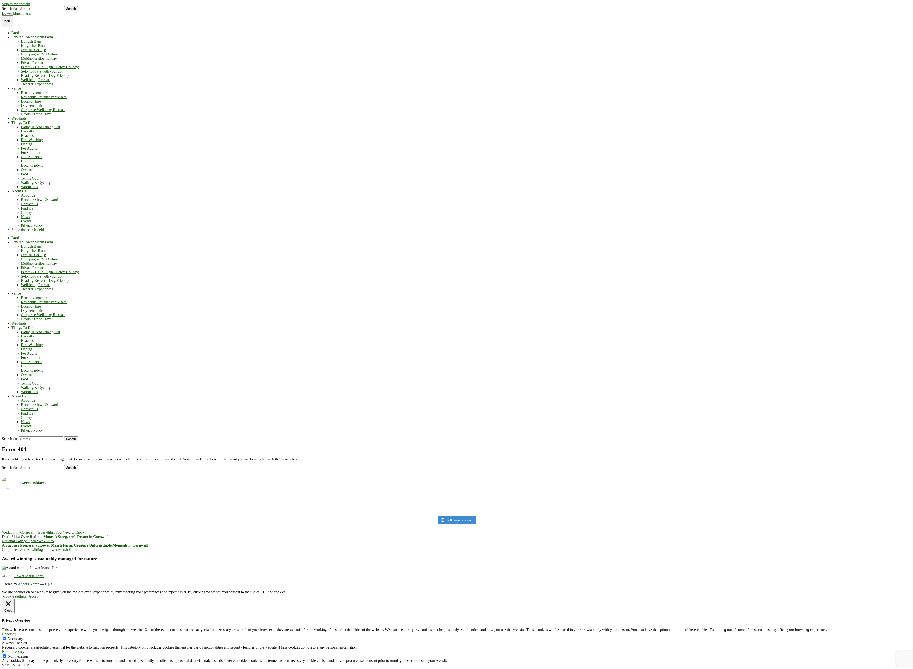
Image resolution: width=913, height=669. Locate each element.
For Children (30, 153)
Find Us (27, 208)
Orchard (27, 170)
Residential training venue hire (44, 97)
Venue (16, 88)
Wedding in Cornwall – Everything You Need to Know (43, 532)
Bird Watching (32, 140)
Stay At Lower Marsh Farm (32, 37)
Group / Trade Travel (37, 114)
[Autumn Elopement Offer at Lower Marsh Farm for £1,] (228, 503)
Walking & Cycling (35, 183)
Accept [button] (34, 596)
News (25, 217)
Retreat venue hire (34, 93)
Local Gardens (32, 165)
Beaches (27, 135)
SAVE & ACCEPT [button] (16, 665)
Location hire (31, 101)
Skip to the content (16, 4)
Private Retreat (32, 63)
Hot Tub (27, 161)
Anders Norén (28, 584)
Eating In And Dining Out (40, 127)
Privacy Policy (32, 225)
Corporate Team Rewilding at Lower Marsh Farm (39, 549)
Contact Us (29, 204)
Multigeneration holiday (39, 58)
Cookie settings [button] (14, 596)
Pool (24, 174)
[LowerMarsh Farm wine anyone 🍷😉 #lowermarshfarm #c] (684, 496)
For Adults (29, 148)
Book (15, 33)
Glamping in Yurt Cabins (39, 54)
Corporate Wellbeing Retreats (43, 110)
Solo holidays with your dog (42, 71)
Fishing (26, 144)
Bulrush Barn (31, 41)
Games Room (31, 157)
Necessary (15, 639)
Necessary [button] (9, 634)
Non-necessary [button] (13, 651)
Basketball (29, 131)
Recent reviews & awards (40, 200)
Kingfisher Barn (33, 46)
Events (26, 221)
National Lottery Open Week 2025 (28, 541)
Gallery (26, 212)
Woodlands (29, 187)
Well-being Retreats (35, 80)
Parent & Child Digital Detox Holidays (50, 67)
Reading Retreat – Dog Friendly (45, 75)
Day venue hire (32, 105)
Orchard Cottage (33, 50)
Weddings (18, 118)
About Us (18, 191)
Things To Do (22, 123)
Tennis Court (30, 178)
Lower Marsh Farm (16, 13)
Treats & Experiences (37, 84)
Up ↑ (49, 584)
